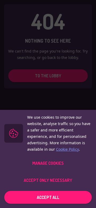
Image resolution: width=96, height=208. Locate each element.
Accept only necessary (48, 180)
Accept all (48, 197)
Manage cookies (48, 163)
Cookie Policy (67, 149)
